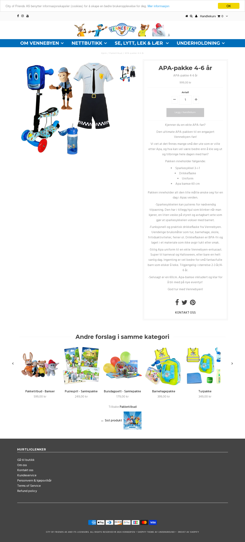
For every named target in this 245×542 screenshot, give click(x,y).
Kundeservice (26, 475)
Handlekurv (211, 16)
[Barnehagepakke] (163, 384)
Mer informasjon (158, 6)
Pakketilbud (128, 407)
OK (229, 6)
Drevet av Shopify (188, 532)
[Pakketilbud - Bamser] (40, 384)
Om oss (22, 465)
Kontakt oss (25, 470)
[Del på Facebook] (177, 304)
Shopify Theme (146, 532)
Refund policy (27, 491)
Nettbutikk (87, 43)
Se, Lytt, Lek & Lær (139, 43)
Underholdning (198, 43)
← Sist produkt (111, 420)
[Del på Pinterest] (192, 304)
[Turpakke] (205, 384)
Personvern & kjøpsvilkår (34, 480)
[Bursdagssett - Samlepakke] (122, 384)
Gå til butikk (25, 460)
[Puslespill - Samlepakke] (81, 384)
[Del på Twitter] (184, 304)
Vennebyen (128, 532)
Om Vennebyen (39, 43)
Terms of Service (29, 486)
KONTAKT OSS (185, 312)
